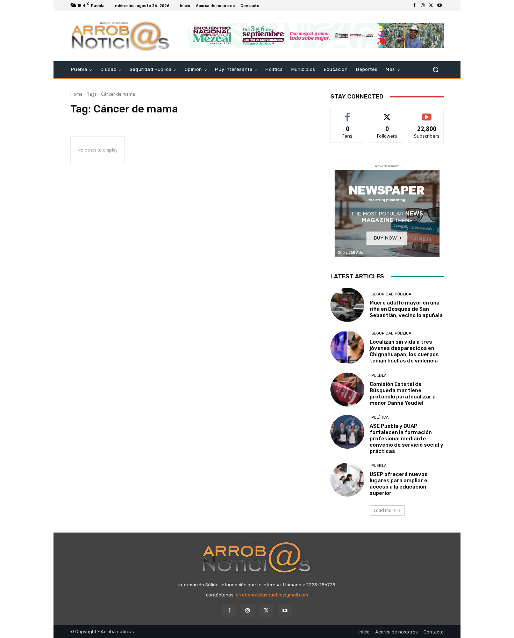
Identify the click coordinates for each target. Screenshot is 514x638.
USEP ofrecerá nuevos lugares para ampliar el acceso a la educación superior (399, 483)
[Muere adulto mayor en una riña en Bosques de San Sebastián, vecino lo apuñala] (347, 305)
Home (76, 94)
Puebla (378, 375)
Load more (385, 510)
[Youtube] (439, 5)
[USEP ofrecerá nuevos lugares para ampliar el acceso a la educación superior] (347, 480)
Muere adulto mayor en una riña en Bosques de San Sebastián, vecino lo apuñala (406, 309)
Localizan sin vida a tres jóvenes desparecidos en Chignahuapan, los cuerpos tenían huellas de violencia (404, 351)
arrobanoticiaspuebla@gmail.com (272, 594)
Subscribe (427, 113)
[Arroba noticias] (120, 36)
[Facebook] (414, 5)
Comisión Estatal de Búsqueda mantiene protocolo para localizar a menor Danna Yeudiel (403, 393)
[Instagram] (423, 5)
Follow (387, 113)
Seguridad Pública (391, 294)
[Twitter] (431, 5)
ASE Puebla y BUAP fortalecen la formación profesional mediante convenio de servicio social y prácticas (406, 438)
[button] (435, 69)
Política (379, 417)
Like (348, 113)
